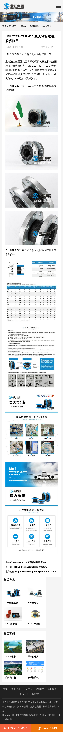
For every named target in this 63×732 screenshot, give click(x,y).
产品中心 (23, 26)
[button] (58, 6)
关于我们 (15, 689)
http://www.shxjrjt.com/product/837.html (36, 571)
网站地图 (9, 719)
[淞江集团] (12, 6)
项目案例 (52, 689)
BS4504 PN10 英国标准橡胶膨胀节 (30, 562)
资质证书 (40, 689)
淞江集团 (24, 715)
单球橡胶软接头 (37, 26)
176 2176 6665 (18, 728)
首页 (14, 26)
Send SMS (49, 728)
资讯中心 (24, 694)
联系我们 (36, 694)
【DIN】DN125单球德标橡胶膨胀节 (30, 567)
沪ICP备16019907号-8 (50, 715)
